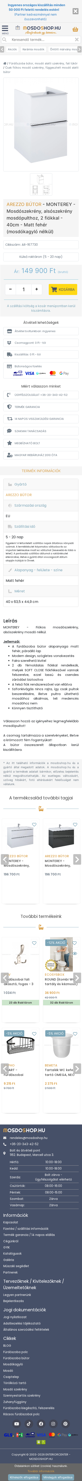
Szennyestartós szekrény (21, 1396)
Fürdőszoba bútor (16, 1358)
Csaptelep (11, 1377)
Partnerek (10, 1272)
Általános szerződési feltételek (26, 1330)
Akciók (12, 49)
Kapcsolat (10, 1222)
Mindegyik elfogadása (58, 1477)
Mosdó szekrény (15, 1389)
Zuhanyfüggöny (14, 1402)
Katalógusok (12, 1254)
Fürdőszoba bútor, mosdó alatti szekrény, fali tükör (43, 63)
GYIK (6, 1247)
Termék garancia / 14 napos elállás (29, 1235)
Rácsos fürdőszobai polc (21, 1414)
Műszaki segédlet (16, 1266)
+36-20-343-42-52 (24, 1144)
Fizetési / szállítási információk (26, 1229)
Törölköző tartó (14, 1383)
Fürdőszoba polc (15, 1352)
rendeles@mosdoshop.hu (28, 1138)
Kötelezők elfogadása (24, 1477)
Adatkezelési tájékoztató (22, 1323)
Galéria (8, 1260)
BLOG (7, 1346)
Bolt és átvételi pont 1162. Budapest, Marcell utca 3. (32, 1152)
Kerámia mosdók (33, 49)
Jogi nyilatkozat (15, 1317)
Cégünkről (10, 1241)
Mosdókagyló (13, 1364)
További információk (41, 1471)
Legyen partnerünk (17, 1295)
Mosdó (8, 1371)
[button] (41, 331)
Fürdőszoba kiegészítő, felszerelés (28, 1408)
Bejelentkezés (13, 1301)
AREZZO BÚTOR (25, 204)
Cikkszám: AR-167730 (21, 244)
